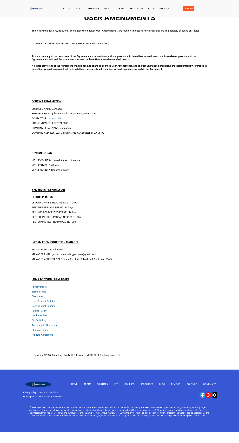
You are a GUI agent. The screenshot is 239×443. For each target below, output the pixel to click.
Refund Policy (39, 310)
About (79, 8)
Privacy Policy (39, 286)
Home (66, 8)
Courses (119, 8)
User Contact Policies (43, 306)
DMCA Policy (39, 320)
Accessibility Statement (45, 325)
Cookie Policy (39, 315)
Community (209, 384)
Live (106, 8)
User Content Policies (43, 301)
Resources (136, 8)
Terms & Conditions (48, 392)
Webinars (93, 8)
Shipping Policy (40, 330)
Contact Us (55, 118)
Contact (191, 384)
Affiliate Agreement (42, 334)
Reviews (164, 8)
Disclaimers (38, 296)
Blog (151, 8)
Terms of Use (39, 291)
